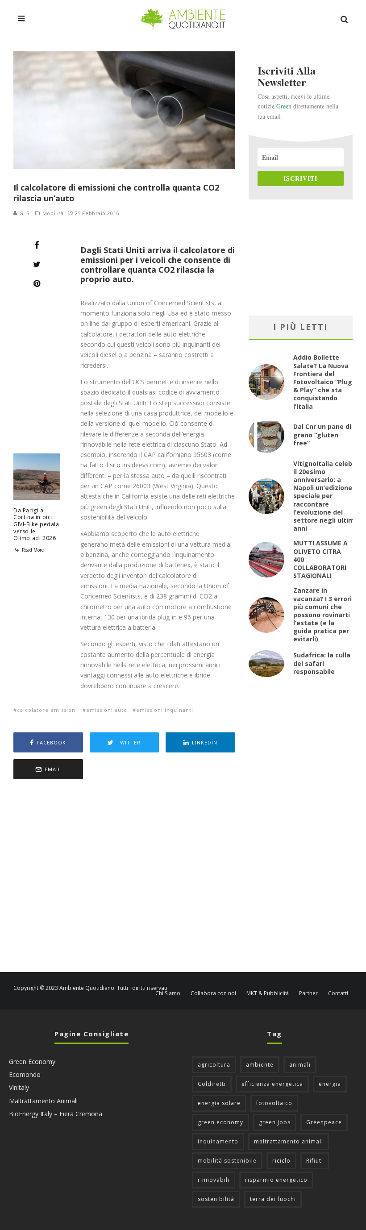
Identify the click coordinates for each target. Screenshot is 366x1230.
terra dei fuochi (273, 1199)
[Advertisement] (124, 876)
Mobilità (52, 213)
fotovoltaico (274, 1103)
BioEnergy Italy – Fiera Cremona (55, 1113)
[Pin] (36, 283)
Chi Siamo (167, 993)
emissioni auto (106, 709)
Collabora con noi (213, 993)
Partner (308, 993)
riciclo (281, 1160)
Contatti (338, 993)
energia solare (219, 1103)
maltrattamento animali (288, 1141)
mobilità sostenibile (227, 1160)
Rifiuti (314, 1160)
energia (330, 1084)
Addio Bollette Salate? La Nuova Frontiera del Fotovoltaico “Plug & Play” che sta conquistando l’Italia (322, 381)
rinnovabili (213, 1180)
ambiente (260, 1064)
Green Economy (32, 1061)
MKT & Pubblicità (267, 993)
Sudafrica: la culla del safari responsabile (321, 663)
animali (300, 1064)
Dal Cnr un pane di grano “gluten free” (322, 434)
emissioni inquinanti (164, 709)
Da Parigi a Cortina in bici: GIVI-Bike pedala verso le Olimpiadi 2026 (36, 524)
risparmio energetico (276, 1180)
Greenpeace (324, 1122)
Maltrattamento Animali (43, 1101)
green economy (220, 1122)
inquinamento (218, 1141)
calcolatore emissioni (47, 709)
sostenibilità (216, 1199)
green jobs (275, 1122)
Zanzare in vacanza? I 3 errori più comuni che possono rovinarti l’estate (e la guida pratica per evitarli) (322, 614)
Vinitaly (19, 1087)
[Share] (36, 245)
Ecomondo (25, 1074)
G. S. (24, 213)
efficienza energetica (272, 1084)
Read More (32, 550)
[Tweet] (36, 264)
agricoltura (214, 1064)
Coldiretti (212, 1084)
